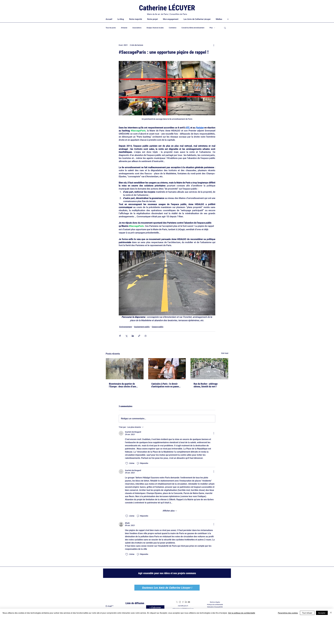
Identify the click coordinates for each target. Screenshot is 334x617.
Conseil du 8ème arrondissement (192, 28)
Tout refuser (307, 613)
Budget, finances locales (155, 28)
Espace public (157, 327)
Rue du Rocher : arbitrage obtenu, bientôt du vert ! (206, 385)
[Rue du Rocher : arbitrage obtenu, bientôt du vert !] (209, 368)
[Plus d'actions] (213, 45)
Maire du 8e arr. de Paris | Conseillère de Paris (167, 14)
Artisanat (124, 28)
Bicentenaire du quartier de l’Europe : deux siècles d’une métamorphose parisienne (122, 385)
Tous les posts (111, 28)
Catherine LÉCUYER (167, 8)
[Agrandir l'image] (167, 282)
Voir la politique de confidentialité (241, 613)
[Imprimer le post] (145, 336)
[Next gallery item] (212, 282)
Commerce (172, 28)
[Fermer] (330, 613)
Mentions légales (215, 602)
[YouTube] (189, 602)
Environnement (125, 327)
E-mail (109, 606)
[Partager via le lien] (139, 336)
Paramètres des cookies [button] (288, 613)
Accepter (322, 613)
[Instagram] (180, 602)
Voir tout (224, 353)
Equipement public (142, 327)
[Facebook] (183, 602)
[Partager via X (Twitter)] (126, 336)
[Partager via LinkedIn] (133, 336)
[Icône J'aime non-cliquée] (126, 463)
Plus (211, 28)
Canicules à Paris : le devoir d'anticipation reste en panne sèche (165, 385)
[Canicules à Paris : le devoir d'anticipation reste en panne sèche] (167, 368)
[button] (225, 28)
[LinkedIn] (186, 602)
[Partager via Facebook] (120, 336)
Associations (136, 28)
